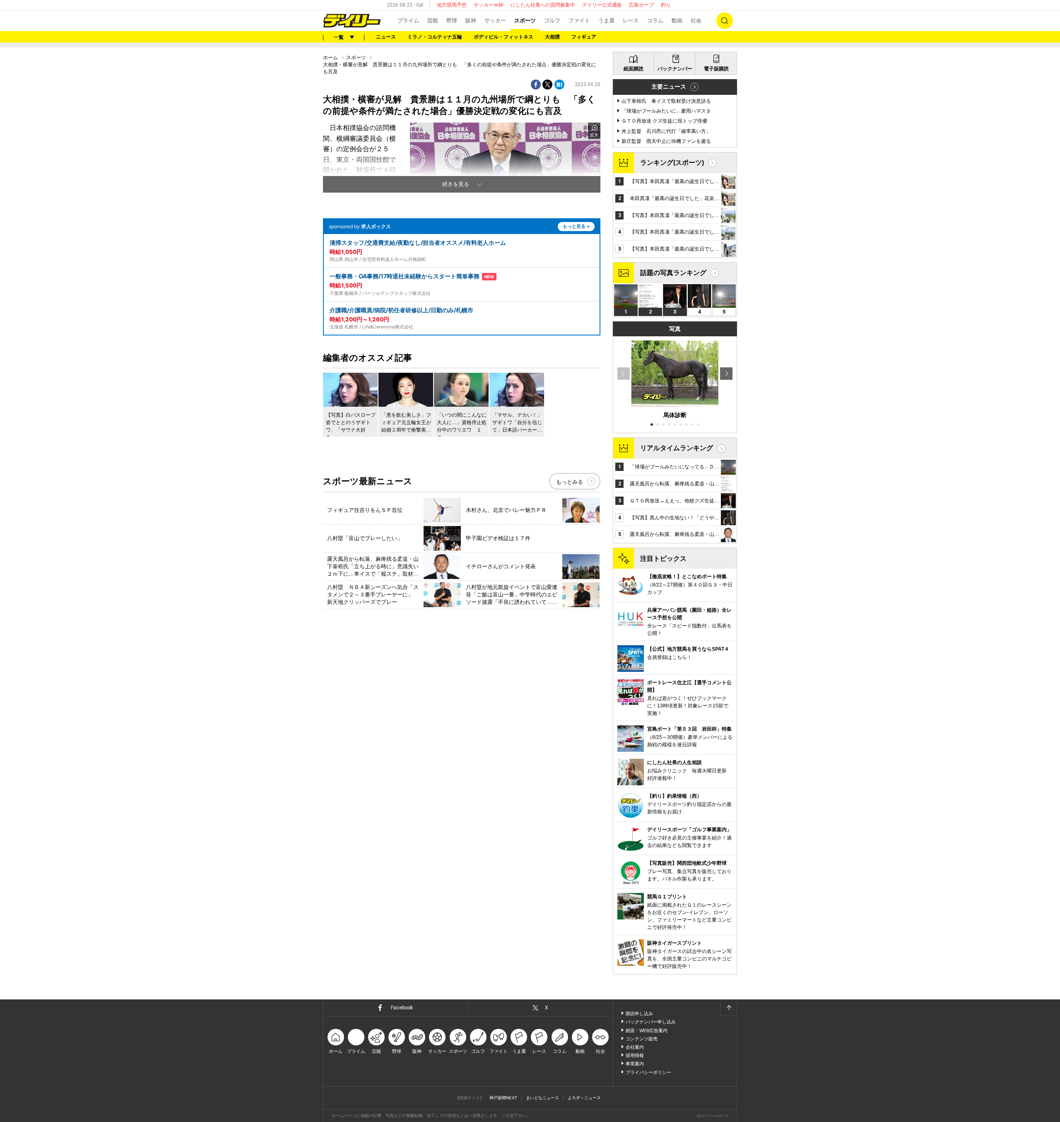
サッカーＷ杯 (489, 5)
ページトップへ (728, 1007)
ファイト (579, 20)
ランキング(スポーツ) (672, 162)
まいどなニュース (542, 1097)
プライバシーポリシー (648, 1072)
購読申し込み (639, 1013)
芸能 (432, 20)
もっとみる (569, 482)
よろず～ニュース (584, 1097)
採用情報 (635, 1055)
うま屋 (606, 20)
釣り (666, 5)
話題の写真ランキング (673, 272)
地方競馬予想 (452, 5)
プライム (408, 20)
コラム (655, 20)
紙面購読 (633, 69)
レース (631, 20)
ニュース (386, 37)
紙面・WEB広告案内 (646, 1030)
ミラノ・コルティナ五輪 (434, 37)
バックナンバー (675, 69)
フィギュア (583, 37)
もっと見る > (576, 226)
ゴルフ (552, 20)
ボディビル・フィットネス (503, 37)
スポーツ (525, 20)
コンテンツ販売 (642, 1038)
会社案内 (635, 1047)
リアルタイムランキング (676, 447)
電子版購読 (716, 69)
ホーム (330, 57)
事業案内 (635, 1063)
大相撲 (552, 37)
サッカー (495, 20)
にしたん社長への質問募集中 (543, 5)
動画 (677, 20)
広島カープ (641, 5)
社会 (696, 20)
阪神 (470, 20)
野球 (451, 20)
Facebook (402, 1008)
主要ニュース (668, 86)
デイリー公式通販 (602, 5)
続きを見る (455, 184)
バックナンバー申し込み (651, 1021)
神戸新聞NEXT (503, 1097)
